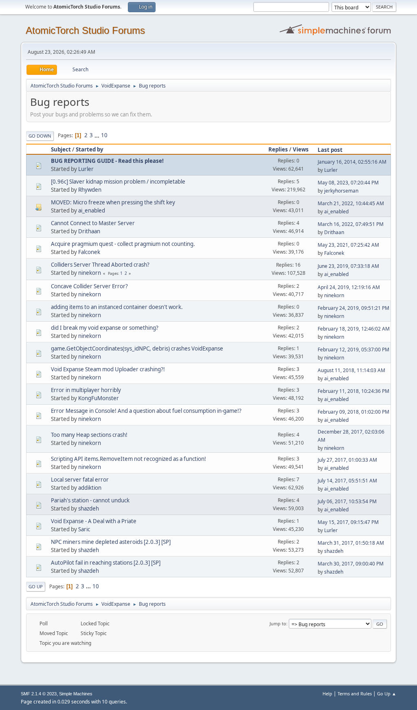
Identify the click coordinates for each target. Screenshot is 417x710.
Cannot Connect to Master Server (93, 223)
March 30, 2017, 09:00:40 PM (351, 563)
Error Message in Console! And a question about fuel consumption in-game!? (146, 410)
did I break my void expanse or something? (104, 327)
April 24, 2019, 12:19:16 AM (349, 287)
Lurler (86, 169)
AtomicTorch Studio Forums (85, 30)
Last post (330, 149)
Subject (61, 149)
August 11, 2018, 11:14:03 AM (351, 370)
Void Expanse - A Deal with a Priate (93, 521)
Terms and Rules (355, 693)
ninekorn (89, 272)
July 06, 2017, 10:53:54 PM (347, 501)
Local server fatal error (80, 479)
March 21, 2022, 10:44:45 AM (351, 203)
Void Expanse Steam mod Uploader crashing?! (108, 369)
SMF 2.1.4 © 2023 (39, 693)
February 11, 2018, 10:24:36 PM (353, 391)
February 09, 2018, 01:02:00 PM (353, 411)
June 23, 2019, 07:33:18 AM (348, 266)
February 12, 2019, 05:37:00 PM (353, 349)
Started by (89, 149)
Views (301, 149)
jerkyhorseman (341, 190)
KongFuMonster (98, 398)
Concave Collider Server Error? (89, 286)
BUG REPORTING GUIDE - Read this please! (107, 160)
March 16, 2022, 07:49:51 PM (351, 224)
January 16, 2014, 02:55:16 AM (352, 161)
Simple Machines (75, 693)
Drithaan (89, 231)
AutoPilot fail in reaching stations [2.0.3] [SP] (105, 562)
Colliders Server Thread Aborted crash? (100, 264)
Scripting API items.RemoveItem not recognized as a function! (128, 458)
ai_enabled (91, 210)
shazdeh (88, 508)
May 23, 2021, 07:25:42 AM (348, 244)
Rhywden (89, 189)
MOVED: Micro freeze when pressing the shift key (113, 202)
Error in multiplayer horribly (86, 390)
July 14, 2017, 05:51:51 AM (347, 480)
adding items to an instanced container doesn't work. (117, 307)
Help (327, 693)
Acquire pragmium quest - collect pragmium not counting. (123, 244)
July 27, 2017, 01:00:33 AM (347, 459)
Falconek (89, 252)
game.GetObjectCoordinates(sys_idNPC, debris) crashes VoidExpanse (137, 348)
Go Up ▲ (386, 693)
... (97, 135)
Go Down (40, 136)
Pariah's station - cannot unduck (90, 500)
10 (104, 135)
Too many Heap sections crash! (89, 434)
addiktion (89, 487)
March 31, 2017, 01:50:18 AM (351, 542)
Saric (84, 529)
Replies (278, 149)
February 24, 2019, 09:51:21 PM (353, 308)
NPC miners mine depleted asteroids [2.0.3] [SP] (111, 542)
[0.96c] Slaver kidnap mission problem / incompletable (118, 181)
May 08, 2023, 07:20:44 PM (348, 182)
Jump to (278, 623)
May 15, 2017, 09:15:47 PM (348, 522)
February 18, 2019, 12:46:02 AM (354, 328)
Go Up (36, 586)
